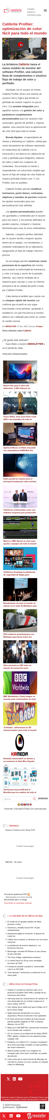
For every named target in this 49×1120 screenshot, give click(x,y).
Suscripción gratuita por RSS (15, 894)
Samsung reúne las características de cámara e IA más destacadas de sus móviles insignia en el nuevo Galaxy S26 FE (27, 1001)
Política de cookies (8, 1097)
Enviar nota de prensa (30, 1100)
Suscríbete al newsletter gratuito (18, 903)
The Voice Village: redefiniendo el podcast (24, 957)
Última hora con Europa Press (23, 984)
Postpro (39, 326)
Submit (34, 799)
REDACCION (11, 326)
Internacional (34, 15)
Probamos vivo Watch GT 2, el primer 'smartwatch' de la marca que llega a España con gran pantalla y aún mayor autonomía (27, 1044)
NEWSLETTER (35, 344)
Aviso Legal (43, 1097)
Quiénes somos (22, 1097)
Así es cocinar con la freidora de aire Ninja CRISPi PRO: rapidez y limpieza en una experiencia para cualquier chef (27, 1036)
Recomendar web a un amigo (15, 900)
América (31, 12)
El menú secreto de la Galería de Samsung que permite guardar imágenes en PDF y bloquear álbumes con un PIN (26, 1021)
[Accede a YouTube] (18, 1116)
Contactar (43, 1100)
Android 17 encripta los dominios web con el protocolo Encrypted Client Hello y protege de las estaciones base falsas (26, 992)
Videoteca (14, 825)
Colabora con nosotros (11, 1100)
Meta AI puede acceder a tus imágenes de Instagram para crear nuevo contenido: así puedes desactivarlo (27, 1053)
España (30, 9)
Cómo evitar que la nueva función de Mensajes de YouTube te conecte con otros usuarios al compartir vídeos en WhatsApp (27, 1062)
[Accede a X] (4, 1116)
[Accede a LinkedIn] (11, 1116)
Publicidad (34, 1097)
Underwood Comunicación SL (15, 1108)
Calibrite (24, 64)
